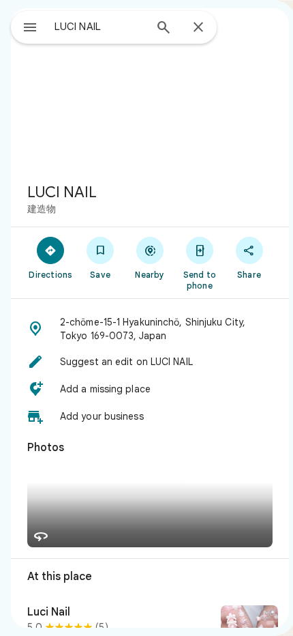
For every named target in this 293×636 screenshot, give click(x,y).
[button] (150, 329)
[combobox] (99, 26)
